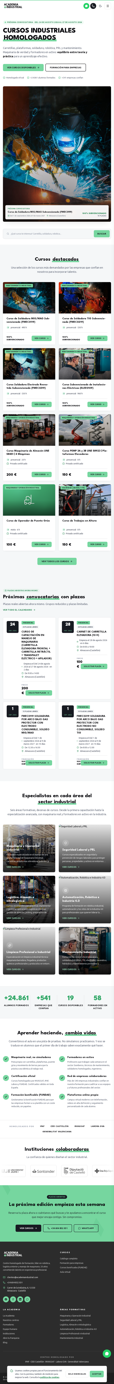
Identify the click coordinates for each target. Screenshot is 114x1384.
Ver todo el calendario (17, 610)
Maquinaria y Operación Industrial (75, 1316)
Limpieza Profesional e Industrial (75, 1333)
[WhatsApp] (27, 1299)
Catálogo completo (68, 1258)
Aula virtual (65, 1272)
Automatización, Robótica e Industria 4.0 (78, 1329)
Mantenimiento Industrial (71, 1338)
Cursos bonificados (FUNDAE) (73, 1267)
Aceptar (96, 1374)
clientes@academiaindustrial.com (22, 1277)
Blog (5, 1342)
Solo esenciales (77, 1374)
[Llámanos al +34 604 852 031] (93, 6)
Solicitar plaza (37, 693)
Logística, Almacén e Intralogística (75, 1324)
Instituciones (9, 1333)
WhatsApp (88, 1228)
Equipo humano (10, 1329)
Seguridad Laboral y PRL (71, 1320)
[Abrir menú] (107, 6)
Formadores (8, 1324)
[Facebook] (6, 1299)
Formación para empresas (65, 67)
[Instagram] (13, 1299)
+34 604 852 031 (59, 1228)
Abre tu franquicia (11, 1338)
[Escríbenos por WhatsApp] (86, 6)
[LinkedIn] (20, 1299)
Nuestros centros (11, 1320)
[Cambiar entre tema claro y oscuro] (100, 6)
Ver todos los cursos (55, 561)
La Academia (8, 1316)
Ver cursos (27, 1228)
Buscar (101, 234)
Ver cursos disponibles (21, 67)
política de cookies (49, 1377)
